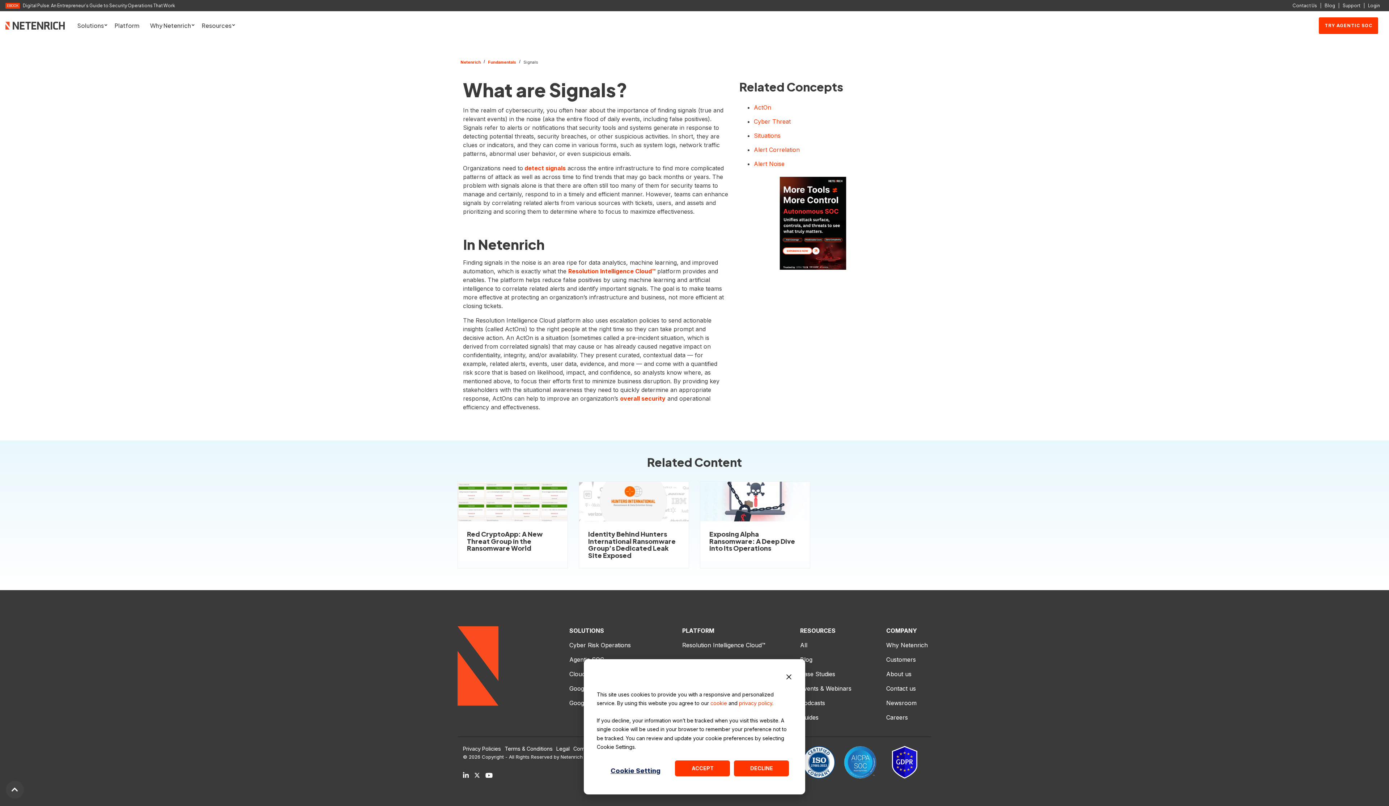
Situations (767, 135)
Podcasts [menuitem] (812, 703)
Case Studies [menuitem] (817, 674)
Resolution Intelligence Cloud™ (611, 271)
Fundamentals (502, 62)
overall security (643, 398)
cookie (718, 703)
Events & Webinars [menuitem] (825, 688)
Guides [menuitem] (809, 717)
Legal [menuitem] (563, 749)
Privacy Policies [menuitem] (482, 749)
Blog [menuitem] (806, 659)
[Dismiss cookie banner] (789, 678)
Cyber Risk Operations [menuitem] (600, 645)
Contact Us (1304, 5)
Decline (761, 768)
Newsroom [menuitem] (901, 703)
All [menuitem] (803, 645)
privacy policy (755, 703)
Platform (127, 25)
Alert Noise (769, 163)
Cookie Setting (635, 771)
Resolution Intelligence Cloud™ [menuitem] (723, 645)
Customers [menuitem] (901, 659)
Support (1351, 5)
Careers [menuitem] (897, 717)
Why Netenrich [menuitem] (907, 645)
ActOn (762, 107)
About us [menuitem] (899, 674)
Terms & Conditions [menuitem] (529, 749)
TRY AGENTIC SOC (1348, 25)
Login (1374, 5)
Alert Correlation (777, 149)
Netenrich (470, 62)
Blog (1330, 5)
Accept (703, 768)
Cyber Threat (772, 121)
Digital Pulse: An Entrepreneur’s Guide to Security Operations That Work (99, 5)
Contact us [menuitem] (901, 688)
